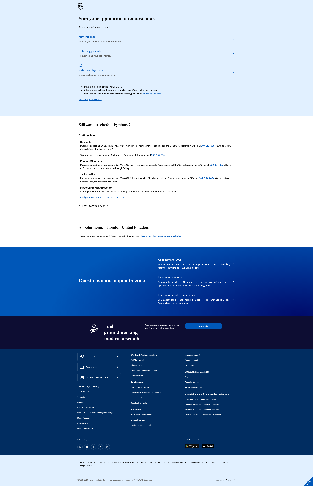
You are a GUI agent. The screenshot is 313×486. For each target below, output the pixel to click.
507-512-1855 (208, 145)
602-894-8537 (217, 164)
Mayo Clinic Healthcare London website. (160, 235)
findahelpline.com (152, 93)
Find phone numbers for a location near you (102, 197)
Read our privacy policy (90, 99)
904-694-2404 (206, 178)
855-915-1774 (158, 155)
